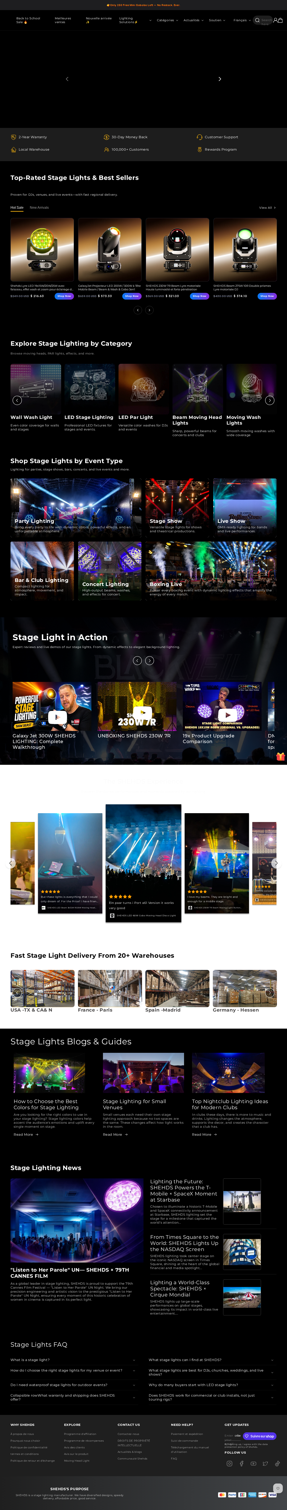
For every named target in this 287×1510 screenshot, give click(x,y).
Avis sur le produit (76, 1454)
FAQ (174, 1458)
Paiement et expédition (187, 1434)
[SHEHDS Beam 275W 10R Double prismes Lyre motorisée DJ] (245, 250)
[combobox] (263, 20)
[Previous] (17, 400)
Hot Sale (17, 207)
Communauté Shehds (132, 1458)
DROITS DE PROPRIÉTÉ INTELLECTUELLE (134, 1443)
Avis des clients (74, 1447)
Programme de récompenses (84, 1440)
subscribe (238, 1435)
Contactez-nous (128, 1434)
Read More (23, 1135)
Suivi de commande (184, 1440)
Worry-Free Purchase (129, 915)
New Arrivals (39, 207)
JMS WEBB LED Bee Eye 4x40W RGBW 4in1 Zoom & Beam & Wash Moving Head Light (219, 907)
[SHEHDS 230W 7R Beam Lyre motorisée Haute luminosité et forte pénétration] (177, 250)
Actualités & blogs (130, 1451)
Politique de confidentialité (29, 1447)
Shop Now (64, 296)
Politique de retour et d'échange (33, 1460)
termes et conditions (25, 1454)
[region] (143, 5)
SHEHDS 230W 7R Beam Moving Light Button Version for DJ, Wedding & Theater (70, 907)
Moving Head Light (77, 1460)
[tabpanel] (143, 79)
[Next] (269, 400)
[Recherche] (257, 20)
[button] (134, 20)
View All (265, 208)
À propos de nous (22, 1434)
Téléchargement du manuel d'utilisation (190, 1450)
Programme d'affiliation (80, 1434)
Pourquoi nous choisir (25, 1440)
